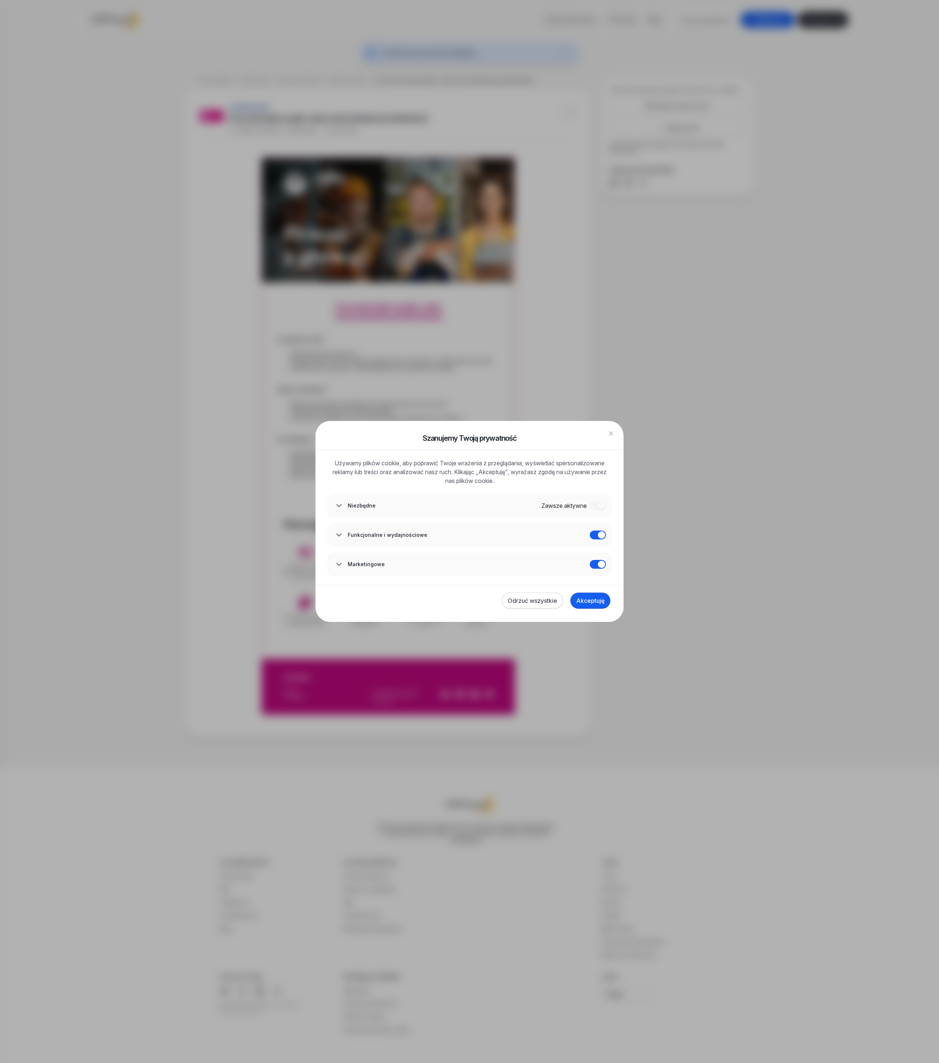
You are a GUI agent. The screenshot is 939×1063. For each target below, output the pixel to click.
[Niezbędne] (598, 505)
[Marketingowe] (598, 564)
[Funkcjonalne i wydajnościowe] (598, 535)
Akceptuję (590, 600)
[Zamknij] (611, 433)
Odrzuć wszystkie (532, 600)
